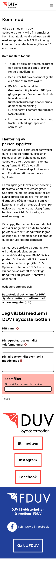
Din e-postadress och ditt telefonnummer (19, 342)
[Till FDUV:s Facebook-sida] (12, 526)
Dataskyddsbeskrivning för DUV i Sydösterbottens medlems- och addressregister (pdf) (24, 298)
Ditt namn (9, 328)
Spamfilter (13, 379)
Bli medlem (28, 443)
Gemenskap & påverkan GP (26, 90)
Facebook (28, 477)
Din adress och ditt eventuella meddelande (22, 358)
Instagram (28, 460)
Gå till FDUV (28, 545)
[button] (51, 5)
